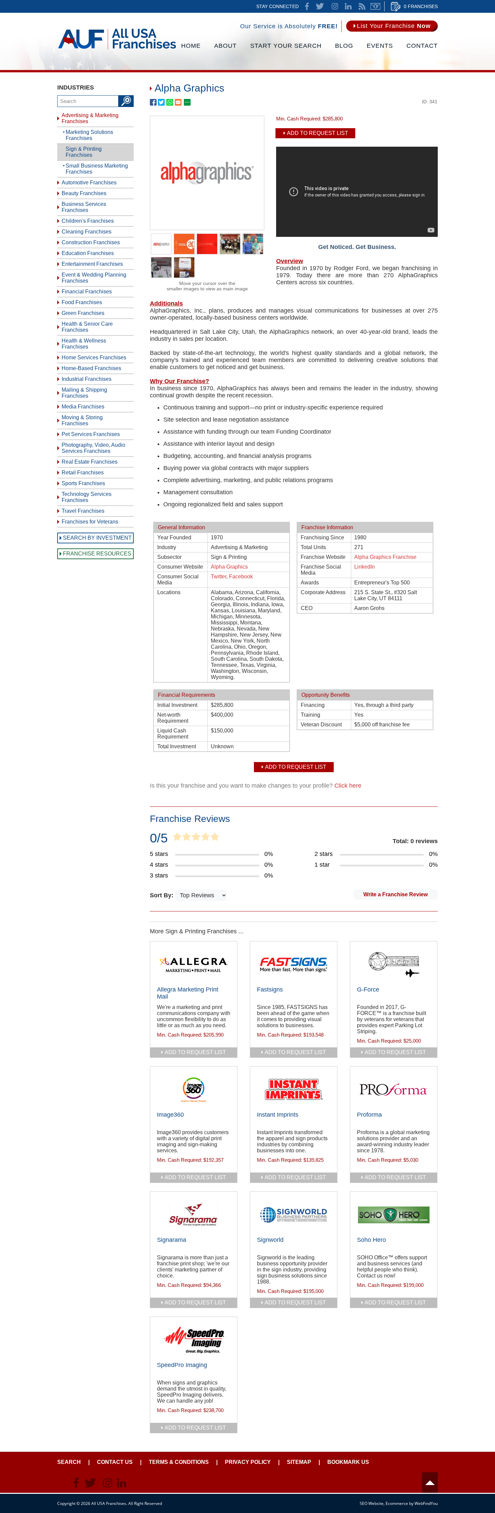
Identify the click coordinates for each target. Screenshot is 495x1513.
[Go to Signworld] (294, 1215)
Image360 (170, 1114)
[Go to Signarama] (194, 1215)
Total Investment (176, 746)
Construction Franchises (91, 242)
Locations (168, 592)
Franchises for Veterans (90, 522)
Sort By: (162, 895)
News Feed (362, 6)
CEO (306, 608)
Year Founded (174, 537)
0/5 (159, 838)
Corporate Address (323, 592)
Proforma (369, 1114)
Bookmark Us (348, 1462)
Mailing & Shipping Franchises (84, 393)
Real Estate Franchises (90, 462)
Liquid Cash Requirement (172, 734)
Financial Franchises (87, 291)
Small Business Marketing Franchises (97, 169)
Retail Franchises (83, 472)
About (225, 45)
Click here (347, 785)
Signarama (171, 1239)
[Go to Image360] (194, 1090)
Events (380, 45)
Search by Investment (97, 538)
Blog (344, 45)
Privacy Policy (248, 1462)
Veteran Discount (321, 724)
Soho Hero (371, 1239)
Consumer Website (180, 567)
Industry (166, 547)
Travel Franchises (83, 511)
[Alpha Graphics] (207, 227)
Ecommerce (397, 1503)
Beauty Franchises (84, 193)
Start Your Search (286, 45)
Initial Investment (177, 705)
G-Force (368, 989)
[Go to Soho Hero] (394, 1215)
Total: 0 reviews (415, 841)
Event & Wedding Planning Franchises (94, 278)
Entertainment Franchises (92, 264)
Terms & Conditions (179, 1462)
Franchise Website (323, 557)
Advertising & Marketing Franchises (90, 118)
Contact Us (115, 1462)
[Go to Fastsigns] (294, 964)
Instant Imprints (277, 1114)
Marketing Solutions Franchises (89, 135)
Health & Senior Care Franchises (87, 327)
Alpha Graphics (229, 567)
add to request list (195, 1052)
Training (310, 715)
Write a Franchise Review (395, 894)
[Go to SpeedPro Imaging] (194, 1340)
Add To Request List (317, 133)
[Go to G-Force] (394, 964)
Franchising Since (322, 537)
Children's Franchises (88, 221)
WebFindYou (426, 1503)
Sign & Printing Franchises (84, 152)
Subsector (169, 557)
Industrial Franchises (86, 379)
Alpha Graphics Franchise (385, 557)
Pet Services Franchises (91, 434)
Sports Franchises (83, 483)
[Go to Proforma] (394, 1090)
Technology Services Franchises (86, 497)
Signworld (270, 1239)
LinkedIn (364, 567)
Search (69, 1462)
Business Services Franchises (84, 207)
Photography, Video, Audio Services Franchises (93, 448)
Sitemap (299, 1462)
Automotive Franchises (89, 182)
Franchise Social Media (321, 570)
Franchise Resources (97, 553)
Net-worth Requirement (172, 718)
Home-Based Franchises (91, 368)
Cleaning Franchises (86, 232)
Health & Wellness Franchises (84, 344)
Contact (422, 45)
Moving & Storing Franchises (82, 420)
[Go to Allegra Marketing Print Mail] (194, 964)
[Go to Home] (117, 48)
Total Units (313, 547)
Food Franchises (82, 302)
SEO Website (372, 1503)
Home (191, 45)
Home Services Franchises (94, 357)
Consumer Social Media (178, 579)
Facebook (241, 576)
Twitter (218, 576)
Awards (310, 582)
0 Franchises (421, 6)
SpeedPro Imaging (182, 1365)
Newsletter (375, 6)
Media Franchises (83, 406)
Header (430, 1482)
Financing (313, 705)
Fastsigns (270, 989)
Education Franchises (88, 253)
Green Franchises (83, 313)
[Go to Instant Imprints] (294, 1090)
